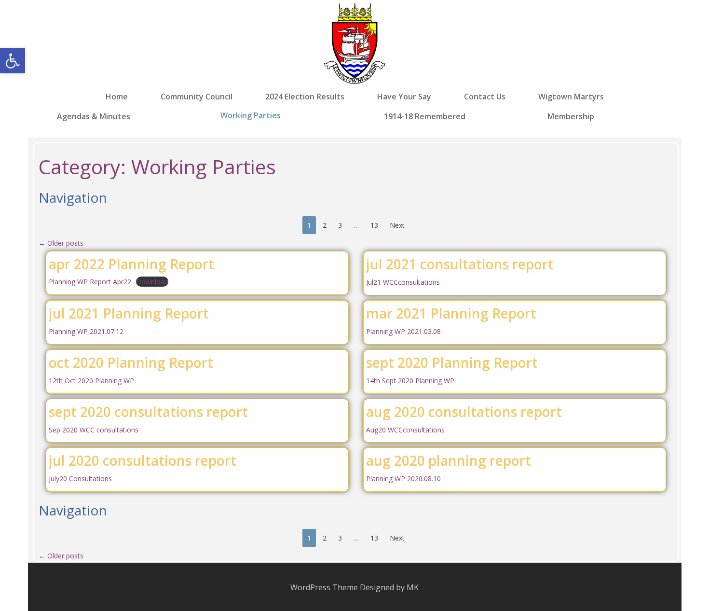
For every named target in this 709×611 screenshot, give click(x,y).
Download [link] (152, 281)
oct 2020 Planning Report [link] (131, 362)
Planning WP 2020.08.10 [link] (403, 478)
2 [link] (325, 225)
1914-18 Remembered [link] (424, 116)
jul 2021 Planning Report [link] (129, 313)
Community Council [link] (196, 97)
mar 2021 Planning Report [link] (451, 313)
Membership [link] (570, 116)
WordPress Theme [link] (324, 587)
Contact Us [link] (484, 97)
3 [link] (340, 225)
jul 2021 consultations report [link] (460, 264)
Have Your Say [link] (404, 97)
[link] (12, 60)
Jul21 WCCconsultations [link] (403, 282)
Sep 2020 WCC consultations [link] (93, 429)
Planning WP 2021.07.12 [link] (86, 331)
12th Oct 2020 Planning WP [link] (91, 380)
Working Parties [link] (250, 116)
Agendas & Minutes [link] (93, 116)
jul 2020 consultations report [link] (142, 460)
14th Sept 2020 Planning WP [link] (410, 380)
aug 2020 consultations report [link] (464, 412)
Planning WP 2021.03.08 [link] (403, 331)
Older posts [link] (61, 243)
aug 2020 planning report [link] (448, 460)
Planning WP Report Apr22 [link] (90, 281)
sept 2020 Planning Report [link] (452, 362)
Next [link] (397, 225)
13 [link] (374, 225)
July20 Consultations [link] (80, 478)
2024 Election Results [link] (304, 97)
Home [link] (117, 97)
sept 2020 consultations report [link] (148, 412)
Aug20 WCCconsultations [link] (405, 429)
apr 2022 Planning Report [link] (131, 264)
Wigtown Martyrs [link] (571, 97)
